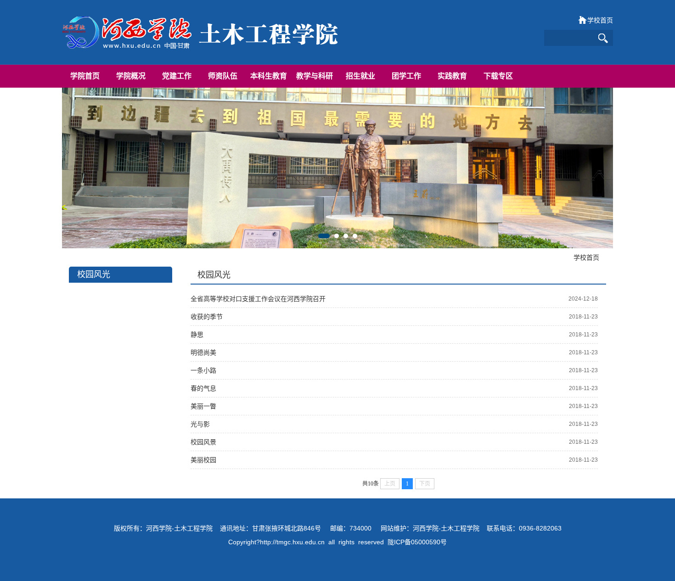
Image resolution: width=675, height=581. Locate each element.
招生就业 (360, 76)
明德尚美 (203, 352)
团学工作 (406, 76)
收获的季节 (207, 316)
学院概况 (131, 76)
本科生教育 (268, 76)
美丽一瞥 (203, 406)
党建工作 (176, 76)
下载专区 (498, 76)
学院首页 (85, 76)
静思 (197, 334)
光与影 (200, 424)
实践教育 (452, 76)
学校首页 (600, 20)
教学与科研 (314, 76)
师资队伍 (222, 76)
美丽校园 (203, 460)
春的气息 (203, 388)
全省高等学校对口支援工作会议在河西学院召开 (258, 298)
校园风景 (203, 442)
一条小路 (203, 370)
